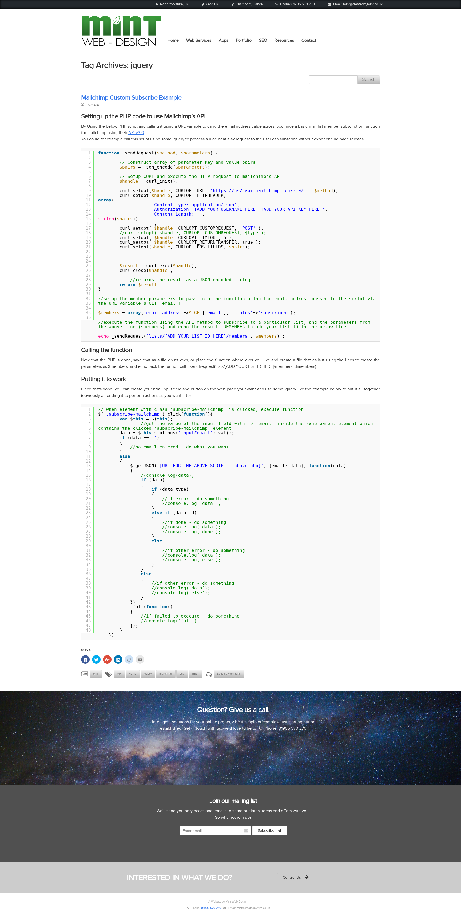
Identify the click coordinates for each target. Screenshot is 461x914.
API (119, 673)
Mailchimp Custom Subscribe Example (131, 97)
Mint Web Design (236, 901)
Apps (223, 40)
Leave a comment (229, 673)
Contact (308, 40)
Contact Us (292, 877)
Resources (284, 40)
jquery (148, 673)
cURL (132, 673)
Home (173, 40)
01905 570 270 (303, 4)
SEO (263, 40)
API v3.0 (136, 132)
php (95, 673)
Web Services (198, 40)
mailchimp (165, 673)
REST (195, 673)
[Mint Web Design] (121, 44)
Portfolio (244, 40)
